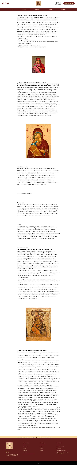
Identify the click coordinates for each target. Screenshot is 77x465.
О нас (12, 9)
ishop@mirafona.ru (58, 4)
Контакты (63, 9)
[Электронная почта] (5, 3)
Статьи (50, 9)
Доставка (37, 9)
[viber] (8, 3)
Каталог (24, 9)
